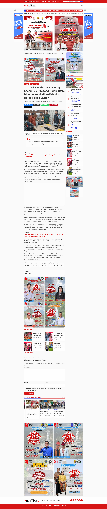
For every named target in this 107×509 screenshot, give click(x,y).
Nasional (41, 411)
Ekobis (72, 92)
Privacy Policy (52, 500)
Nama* (26, 382)
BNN (72, 10)
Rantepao (51, 265)
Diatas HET (39, 262)
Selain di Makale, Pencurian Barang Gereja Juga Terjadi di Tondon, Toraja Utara (44, 155)
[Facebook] (71, 500)
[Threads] (75, 500)
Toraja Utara (27, 267)
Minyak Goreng (28, 265)
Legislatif (27, 411)
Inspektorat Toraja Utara (42, 263)
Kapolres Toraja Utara (54, 263)
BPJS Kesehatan (78, 10)
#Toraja (36, 13)
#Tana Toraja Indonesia (73, 13)
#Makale (64, 13)
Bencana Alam (56, 10)
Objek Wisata (74, 127)
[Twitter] (80, 500)
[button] (81, 1)
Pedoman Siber (44, 500)
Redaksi (58, 500)
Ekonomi (27, 84)
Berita (63, 10)
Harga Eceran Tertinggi (30, 263)
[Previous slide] (62, 397)
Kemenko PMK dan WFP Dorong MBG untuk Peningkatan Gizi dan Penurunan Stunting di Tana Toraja (44, 235)
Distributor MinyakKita (48, 262)
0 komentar (54, 101)
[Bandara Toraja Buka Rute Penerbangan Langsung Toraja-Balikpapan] (74, 83)
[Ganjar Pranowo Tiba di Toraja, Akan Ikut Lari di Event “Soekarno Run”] (28, 346)
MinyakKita (35, 265)
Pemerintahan (28, 412)
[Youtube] (78, 500)
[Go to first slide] (64, 397)
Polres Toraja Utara (43, 265)
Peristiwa (78, 100)
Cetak (61, 101)
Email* (46, 382)
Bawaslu (50, 10)
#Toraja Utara (42, 13)
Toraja (62, 265)
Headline (41, 409)
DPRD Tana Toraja (29, 409)
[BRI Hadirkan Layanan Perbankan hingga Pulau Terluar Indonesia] (69, 138)
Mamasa (45, 409)
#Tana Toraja (50, 13)
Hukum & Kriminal (34, 84)
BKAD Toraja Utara (31, 262)
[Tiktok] (82, 500)
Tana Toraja (57, 265)
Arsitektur (39, 10)
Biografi (68, 10)
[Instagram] (73, 500)
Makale (62, 263)
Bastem (45, 10)
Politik (77, 116)
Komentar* (27, 367)
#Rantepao (57, 13)
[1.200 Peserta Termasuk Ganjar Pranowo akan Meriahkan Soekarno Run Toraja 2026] (49, 336)
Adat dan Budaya (31, 10)
